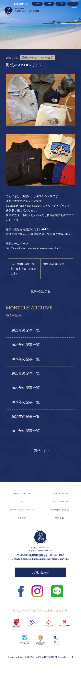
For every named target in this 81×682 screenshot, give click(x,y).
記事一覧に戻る (40, 291)
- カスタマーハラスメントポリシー (21, 510)
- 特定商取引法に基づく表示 (59, 510)
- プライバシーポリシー (59, 502)
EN (37, 3)
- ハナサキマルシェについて (21, 494)
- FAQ (21, 502)
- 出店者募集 (21, 518)
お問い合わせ (40, 572)
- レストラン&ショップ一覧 (59, 494)
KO (49, 3)
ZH (72, 3)
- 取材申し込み (59, 518)
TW (61, 3)
